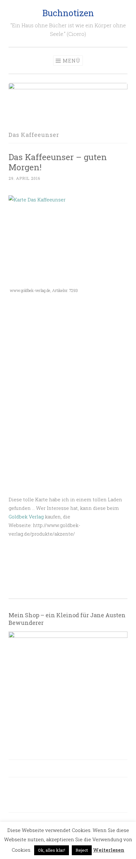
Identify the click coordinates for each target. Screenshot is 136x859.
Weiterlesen (108, 850)
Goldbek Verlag (26, 516)
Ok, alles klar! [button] (51, 850)
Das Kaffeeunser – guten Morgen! (58, 161)
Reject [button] (82, 850)
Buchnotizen (68, 12)
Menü (71, 60)
